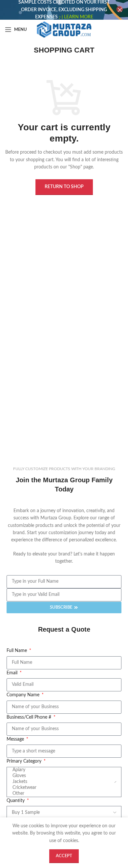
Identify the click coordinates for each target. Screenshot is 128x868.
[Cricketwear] (63, 788)
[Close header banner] (120, 10)
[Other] (63, 794)
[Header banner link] (54, 10)
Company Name (24, 695)
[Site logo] (64, 29)
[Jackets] (63, 782)
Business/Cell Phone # (30, 717)
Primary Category (25, 761)
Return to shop (64, 186)
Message (16, 739)
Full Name (17, 650)
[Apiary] (63, 770)
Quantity (16, 800)
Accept (64, 856)
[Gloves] (63, 776)
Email (13, 673)
